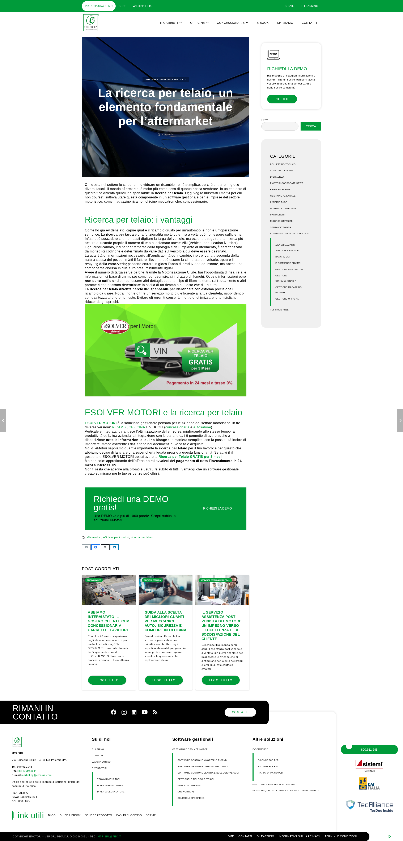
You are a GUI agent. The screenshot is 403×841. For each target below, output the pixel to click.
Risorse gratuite (281, 221)
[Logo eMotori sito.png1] (90, 22)
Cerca (264, 120)
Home (230, 836)
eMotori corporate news (286, 183)
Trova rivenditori (108, 779)
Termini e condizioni (341, 836)
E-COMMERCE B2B (268, 760)
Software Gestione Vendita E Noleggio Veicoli (208, 773)
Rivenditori (99, 768)
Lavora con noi (101, 762)
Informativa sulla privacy (299, 836)
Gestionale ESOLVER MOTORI (190, 749)
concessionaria (177, 427)
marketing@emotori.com (36, 775)
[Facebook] (113, 712)
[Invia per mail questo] (86, 547)
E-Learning (265, 836)
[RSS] (155, 712)
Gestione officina (287, 299)
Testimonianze (279, 310)
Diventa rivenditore (110, 785)
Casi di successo (129, 815)
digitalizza (277, 177)
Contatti (97, 755)
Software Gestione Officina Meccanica (203, 766)
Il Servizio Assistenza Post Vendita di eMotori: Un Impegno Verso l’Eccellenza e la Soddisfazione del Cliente (222, 625)
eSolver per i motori (116, 537)
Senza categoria (281, 227)
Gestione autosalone (289, 269)
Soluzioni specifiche (191, 798)
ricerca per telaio (142, 537)
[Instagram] (124, 712)
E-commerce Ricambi (288, 263)
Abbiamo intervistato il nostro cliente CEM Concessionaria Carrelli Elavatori (108, 621)
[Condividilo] (95, 547)
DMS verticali (186, 792)
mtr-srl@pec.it (27, 771)
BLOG (51, 815)
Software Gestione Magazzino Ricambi (203, 760)
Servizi (151, 815)
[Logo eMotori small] (22, 742)
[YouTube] (145, 712)
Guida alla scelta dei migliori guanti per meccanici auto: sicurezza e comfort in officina (166, 621)
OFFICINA (137, 427)
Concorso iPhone (281, 170)
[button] (180, 23)
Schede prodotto (98, 815)
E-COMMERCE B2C (268, 766)
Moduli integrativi (190, 785)
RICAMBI (119, 427)
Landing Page (278, 202)
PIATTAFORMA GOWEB (270, 773)
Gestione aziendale (283, 196)
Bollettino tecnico (283, 164)
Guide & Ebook (70, 815)
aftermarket (94, 537)
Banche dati (283, 257)
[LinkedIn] (134, 712)
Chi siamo (98, 749)
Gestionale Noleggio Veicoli (197, 779)
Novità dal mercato (283, 208)
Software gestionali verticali (165, 79)
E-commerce (260, 749)
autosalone (202, 427)
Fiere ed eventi (280, 189)
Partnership (278, 215)
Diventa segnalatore (111, 792)
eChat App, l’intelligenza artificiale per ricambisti (286, 791)
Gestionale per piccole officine (274, 784)
